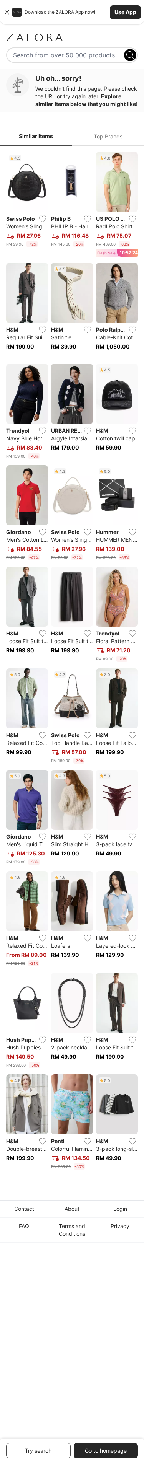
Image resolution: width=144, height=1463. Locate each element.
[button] (72, 12)
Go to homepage (106, 1450)
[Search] (130, 55)
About (72, 1209)
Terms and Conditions (72, 1230)
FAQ (24, 1226)
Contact (24, 1209)
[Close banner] (7, 12)
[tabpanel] (72, 662)
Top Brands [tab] (108, 136)
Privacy (120, 1226)
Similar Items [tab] (36, 136)
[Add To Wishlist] (42, 219)
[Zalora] (72, 37)
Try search (38, 1450)
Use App (125, 12)
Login (120, 1209)
